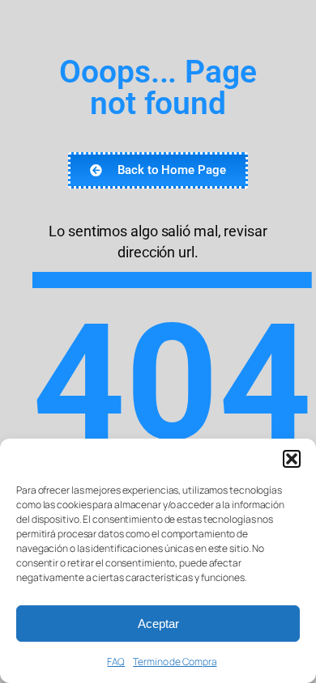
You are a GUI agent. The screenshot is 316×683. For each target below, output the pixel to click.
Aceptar (158, 623)
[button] (292, 459)
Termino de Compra (174, 661)
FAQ (116, 661)
